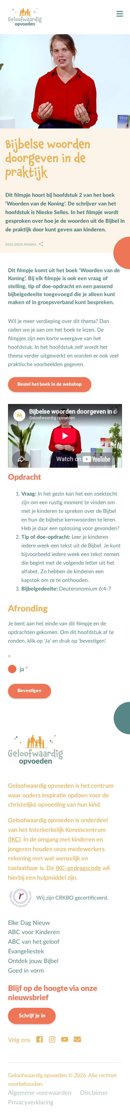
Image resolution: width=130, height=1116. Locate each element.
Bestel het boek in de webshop (49, 384)
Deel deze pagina (21, 244)
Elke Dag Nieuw (29, 923)
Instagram (52, 1039)
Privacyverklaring (30, 1102)
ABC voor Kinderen (34, 932)
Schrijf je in (32, 1015)
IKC (14, 839)
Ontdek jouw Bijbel (33, 961)
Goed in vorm (26, 971)
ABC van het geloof (33, 942)
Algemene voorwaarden (39, 1093)
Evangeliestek (26, 951)
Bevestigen (29, 690)
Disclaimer (94, 1093)
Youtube (64, 1039)
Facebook (39, 1039)
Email (77, 1039)
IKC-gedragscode (78, 868)
